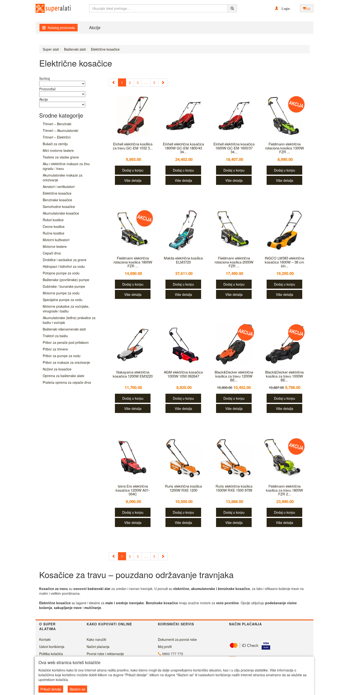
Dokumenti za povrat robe (177, 639)
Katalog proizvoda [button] (61, 27)
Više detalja (132, 180)
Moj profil (165, 646)
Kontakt (45, 639)
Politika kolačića (51, 653)
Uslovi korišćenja (51, 646)
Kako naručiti (96, 639)
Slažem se (77, 689)
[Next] (163, 82)
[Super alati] (49, 8)
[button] (282, 8)
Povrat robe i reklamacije (105, 653)
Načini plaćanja (98, 646)
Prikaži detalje (50, 689)
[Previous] (113, 82)
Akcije (94, 27)
